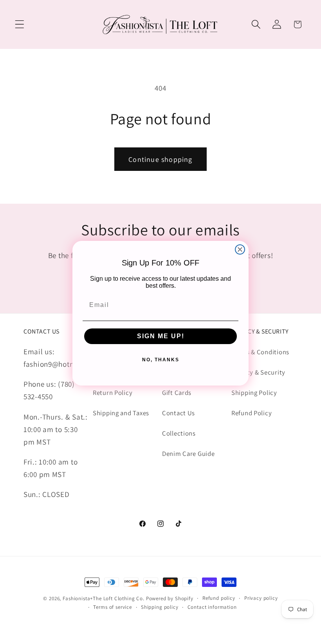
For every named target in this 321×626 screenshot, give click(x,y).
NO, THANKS (160, 359)
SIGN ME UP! (160, 336)
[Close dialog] (240, 249)
